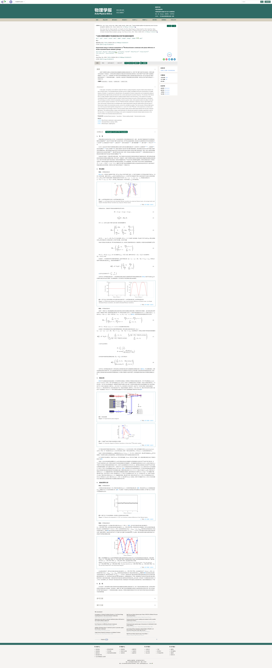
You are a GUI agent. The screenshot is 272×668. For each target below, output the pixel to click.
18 (146, 146)
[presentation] (102, 75)
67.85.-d (99, 123)
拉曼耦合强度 (117, 81)
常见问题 (109, 651)
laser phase (119, 116)
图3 (99, 381)
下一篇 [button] (173, 25)
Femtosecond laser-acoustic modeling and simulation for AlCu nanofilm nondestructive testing (141, 620)
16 (145, 146)
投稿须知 (98, 649)
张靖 (141, 38)
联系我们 (164, 19)
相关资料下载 (99, 654)
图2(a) (143, 276)
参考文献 (111, 63)
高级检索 (268, 1)
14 (153, 142)
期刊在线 (114, 19)
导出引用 (131, 63)
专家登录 (123, 653)
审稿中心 (144, 19)
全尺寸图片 (147, 204)
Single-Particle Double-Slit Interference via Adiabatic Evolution (107, 632)
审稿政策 (123, 649)
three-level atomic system (140, 116)
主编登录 (134, 651)
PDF (126, 63)
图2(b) (142, 368)
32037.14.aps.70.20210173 (107, 44)
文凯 (101, 38)
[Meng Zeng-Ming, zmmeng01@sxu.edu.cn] (115, 52)
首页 (97, 19)
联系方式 (173, 654)
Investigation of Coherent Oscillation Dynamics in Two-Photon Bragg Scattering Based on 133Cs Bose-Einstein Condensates (109, 615)
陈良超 (128, 38)
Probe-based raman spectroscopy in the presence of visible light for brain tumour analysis (142, 625)
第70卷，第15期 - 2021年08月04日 (168, 70)
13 (146, 142)
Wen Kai (105, 51)
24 (110, 151)
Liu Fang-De (120, 51)
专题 (158, 649)
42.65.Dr (99, 121)
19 (153, 146)
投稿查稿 (98, 651)
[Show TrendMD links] (156, 639)
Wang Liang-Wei (112, 51)
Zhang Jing (120, 53)
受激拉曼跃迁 (105, 81)
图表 (103, 63)
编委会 (172, 649)
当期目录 (148, 649)
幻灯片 (151, 204)
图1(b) (133, 314)
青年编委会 (173, 651)
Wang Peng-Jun (134, 51)
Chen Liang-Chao (100, 53)
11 (138, 142)
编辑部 (172, 653)
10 (130, 142)
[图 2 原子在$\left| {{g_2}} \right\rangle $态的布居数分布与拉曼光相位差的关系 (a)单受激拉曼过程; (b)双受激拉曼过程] (126, 290)
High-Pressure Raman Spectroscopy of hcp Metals (137, 633)
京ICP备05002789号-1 (140, 660)
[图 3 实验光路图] (126, 404)
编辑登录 (134, 653)
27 (119, 260)
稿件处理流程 (110, 649)
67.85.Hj (99, 120)
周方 (97, 38)
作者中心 (134, 19)
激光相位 (111, 81)
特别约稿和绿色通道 (111, 653)
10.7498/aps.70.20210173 (128, 27)
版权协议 (98, 653)
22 (105, 148)
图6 (108, 530)
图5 (117, 489)
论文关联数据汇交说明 (101, 656)
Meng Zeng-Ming (110, 53)
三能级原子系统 (124, 81)
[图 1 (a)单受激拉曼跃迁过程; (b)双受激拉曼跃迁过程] (126, 191)
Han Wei (127, 51)
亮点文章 (105, 19)
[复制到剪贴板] (135, 27)
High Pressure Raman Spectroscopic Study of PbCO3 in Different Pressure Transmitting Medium (142, 615)
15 (154, 142)
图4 (141, 389)
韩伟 (115, 38)
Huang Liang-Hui (144, 51)
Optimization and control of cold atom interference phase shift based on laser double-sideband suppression (109, 620)
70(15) (105, 42)
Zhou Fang (98, 51)
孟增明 (133, 38)
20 (104, 148)
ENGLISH (173, 19)
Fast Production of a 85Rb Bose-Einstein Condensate (106, 624)
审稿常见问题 (124, 651)
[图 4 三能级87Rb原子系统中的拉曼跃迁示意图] (126, 432)
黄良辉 (123, 38)
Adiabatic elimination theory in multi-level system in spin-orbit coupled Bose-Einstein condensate (109, 628)
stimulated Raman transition (110, 116)
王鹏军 (118, 38)
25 (140, 151)
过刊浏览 (148, 651)
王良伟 (105, 38)
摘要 (97, 63)
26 (119, 153)
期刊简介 (155, 19)
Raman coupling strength (128, 116)
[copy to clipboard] (157, 31)
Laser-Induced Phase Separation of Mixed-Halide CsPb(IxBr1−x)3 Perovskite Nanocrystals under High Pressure (140, 629)
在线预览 (144, 63)
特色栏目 (124, 19)
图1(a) (100, 174)
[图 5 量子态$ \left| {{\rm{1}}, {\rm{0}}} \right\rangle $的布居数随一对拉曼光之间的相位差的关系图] (126, 504)
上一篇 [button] (169, 25)
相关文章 (120, 63)
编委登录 (134, 649)
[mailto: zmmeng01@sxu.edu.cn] (116, 52)
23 (113, 148)
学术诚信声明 (160, 653)
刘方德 (110, 38)
